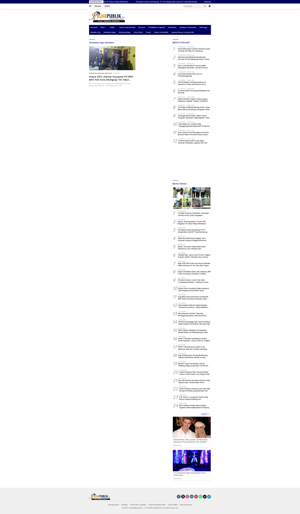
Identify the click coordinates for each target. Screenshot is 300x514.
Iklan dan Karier (186, 505)
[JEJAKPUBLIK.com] (107, 17)
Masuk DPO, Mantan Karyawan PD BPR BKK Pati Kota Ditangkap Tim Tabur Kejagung (111, 79)
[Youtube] (196, 497)
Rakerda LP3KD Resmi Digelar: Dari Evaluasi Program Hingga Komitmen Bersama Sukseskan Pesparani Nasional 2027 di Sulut (193, 239)
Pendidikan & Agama (156, 27)
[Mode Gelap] (210, 6)
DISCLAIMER (172, 505)
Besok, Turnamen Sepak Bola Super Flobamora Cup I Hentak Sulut (192, 248)
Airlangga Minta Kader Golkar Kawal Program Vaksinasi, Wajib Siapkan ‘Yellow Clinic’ (194, 117)
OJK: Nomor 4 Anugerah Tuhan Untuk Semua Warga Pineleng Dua (193, 398)
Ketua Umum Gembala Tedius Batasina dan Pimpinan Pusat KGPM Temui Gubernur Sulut (193, 289)
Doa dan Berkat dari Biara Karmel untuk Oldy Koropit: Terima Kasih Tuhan (194, 381)
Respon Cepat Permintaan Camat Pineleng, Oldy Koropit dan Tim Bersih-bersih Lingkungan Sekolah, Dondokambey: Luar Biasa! (193, 365)
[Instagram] (187, 497)
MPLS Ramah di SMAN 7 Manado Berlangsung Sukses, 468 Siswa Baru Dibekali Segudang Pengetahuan (192, 314)
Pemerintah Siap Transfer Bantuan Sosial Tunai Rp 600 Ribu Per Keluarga (194, 50)
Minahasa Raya (110, 32)
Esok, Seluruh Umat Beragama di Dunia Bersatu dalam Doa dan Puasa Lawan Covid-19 (193, 133)
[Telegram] (209, 497)
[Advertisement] (192, 162)
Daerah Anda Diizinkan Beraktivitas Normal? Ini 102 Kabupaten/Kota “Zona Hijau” (193, 58)
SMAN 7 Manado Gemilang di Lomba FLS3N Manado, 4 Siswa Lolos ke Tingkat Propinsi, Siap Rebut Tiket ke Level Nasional (194, 340)
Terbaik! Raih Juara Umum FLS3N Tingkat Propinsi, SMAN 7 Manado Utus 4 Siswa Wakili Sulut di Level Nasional (194, 256)
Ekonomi (141, 27)
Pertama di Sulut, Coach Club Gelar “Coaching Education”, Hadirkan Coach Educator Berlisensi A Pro (193, 281)
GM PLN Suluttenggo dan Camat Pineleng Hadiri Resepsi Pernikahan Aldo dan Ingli (194, 323)
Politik (112, 27)
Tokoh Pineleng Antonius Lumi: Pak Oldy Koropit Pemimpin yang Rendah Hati (194, 390)
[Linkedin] (192, 497)
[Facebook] (179, 497)
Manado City (95, 32)
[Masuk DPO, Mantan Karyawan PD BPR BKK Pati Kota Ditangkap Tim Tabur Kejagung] (112, 58)
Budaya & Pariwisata (188, 27)
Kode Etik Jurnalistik (138, 505)
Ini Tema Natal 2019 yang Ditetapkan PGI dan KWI (194, 92)
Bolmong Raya (125, 32)
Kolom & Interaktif (161, 32)
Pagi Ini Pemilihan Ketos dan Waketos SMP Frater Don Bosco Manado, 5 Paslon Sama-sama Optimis (194, 273)
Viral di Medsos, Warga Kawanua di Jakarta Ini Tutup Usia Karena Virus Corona (192, 83)
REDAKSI (98, 6)
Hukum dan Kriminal (127, 27)
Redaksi (125, 505)
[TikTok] (205, 497)
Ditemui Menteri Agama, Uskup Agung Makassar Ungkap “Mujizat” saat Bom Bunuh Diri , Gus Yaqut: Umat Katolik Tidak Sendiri (194, 100)
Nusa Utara (138, 32)
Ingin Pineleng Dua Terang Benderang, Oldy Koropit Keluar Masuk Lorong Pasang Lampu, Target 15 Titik (193, 356)
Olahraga (203, 27)
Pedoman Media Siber (157, 505)
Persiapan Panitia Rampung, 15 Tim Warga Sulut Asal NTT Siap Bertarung (143, 2)
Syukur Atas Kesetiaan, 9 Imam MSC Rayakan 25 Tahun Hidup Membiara (192, 223)
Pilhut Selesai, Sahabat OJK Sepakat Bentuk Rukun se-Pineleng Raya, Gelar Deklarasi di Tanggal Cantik (193, 331)
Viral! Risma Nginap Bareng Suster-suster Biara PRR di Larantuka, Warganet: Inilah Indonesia (194, 108)
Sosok (148, 32)
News (103, 27)
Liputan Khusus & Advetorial (183, 32)
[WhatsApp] (200, 497)
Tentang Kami (113, 505)
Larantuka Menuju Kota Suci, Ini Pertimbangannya (190, 75)
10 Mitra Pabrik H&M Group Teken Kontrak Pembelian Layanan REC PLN (192, 142)
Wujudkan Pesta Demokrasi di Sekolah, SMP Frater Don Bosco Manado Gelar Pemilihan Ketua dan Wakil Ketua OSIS (193, 298)
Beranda (93, 27)
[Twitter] (183, 497)
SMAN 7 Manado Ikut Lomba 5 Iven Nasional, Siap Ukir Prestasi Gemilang (192, 348)
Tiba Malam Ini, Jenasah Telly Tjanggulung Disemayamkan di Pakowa (194, 125)
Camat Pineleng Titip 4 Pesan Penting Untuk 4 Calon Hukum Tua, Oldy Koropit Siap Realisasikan (194, 373)
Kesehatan (172, 27)
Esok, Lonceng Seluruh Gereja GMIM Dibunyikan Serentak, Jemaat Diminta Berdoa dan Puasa (192, 67)
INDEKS (107, 6)
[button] (205, 6)
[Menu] (90, 6)
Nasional (108, 73)
